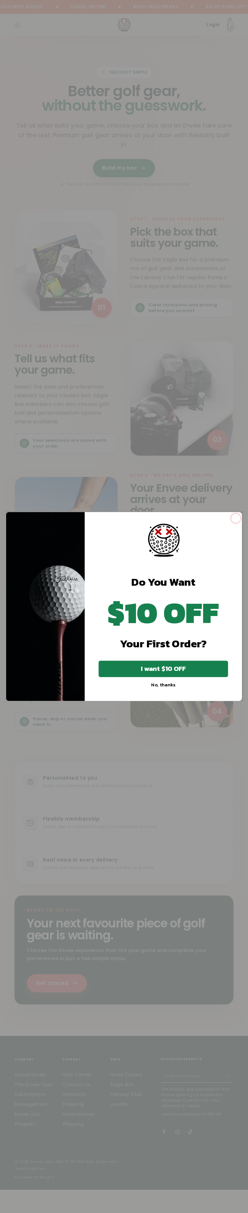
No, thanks (163, 684)
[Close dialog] (235, 518)
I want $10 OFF (163, 669)
